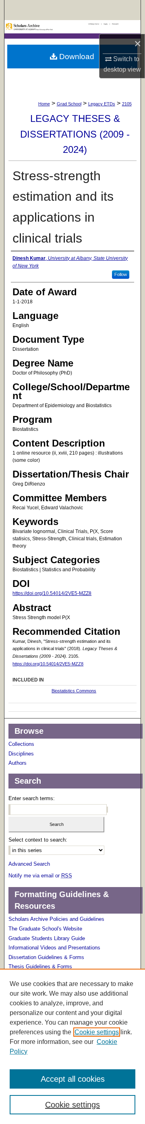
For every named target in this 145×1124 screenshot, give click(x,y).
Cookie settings (97, 1032)
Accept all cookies (73, 1079)
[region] (72, 1046)
